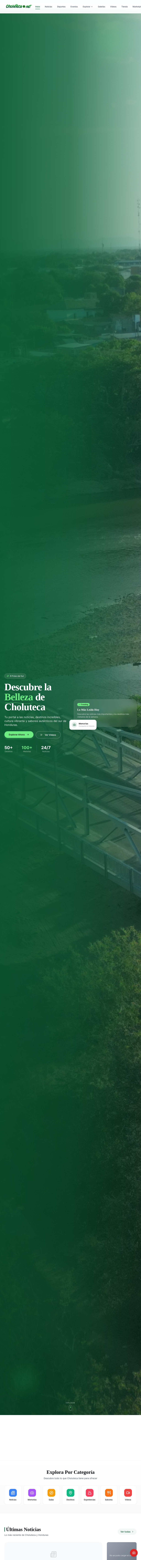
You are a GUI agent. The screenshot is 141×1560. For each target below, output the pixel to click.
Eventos (74, 6)
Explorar (86, 6)
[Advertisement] (70, 1437)
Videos (113, 6)
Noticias (48, 6)
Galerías (101, 6)
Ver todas (125, 1531)
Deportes (61, 6)
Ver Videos (50, 734)
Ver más (81, 722)
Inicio (37, 6)
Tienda (124, 6)
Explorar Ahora (17, 734)
